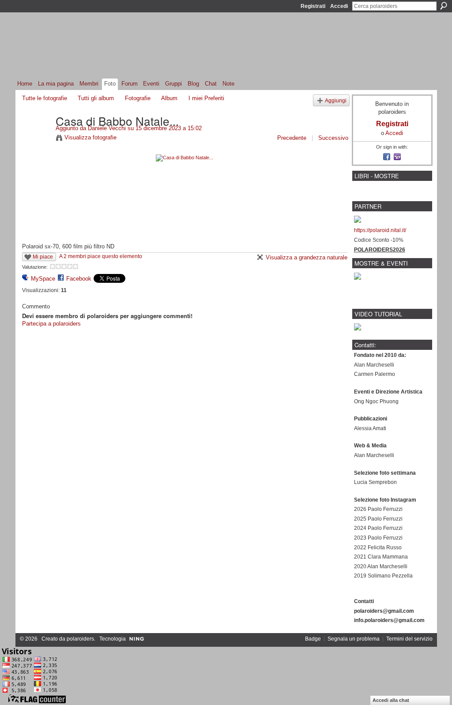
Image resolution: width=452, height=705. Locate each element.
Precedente (291, 138)
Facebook (78, 278)
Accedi (339, 6)
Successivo (333, 138)
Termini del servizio (409, 639)
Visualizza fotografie (90, 137)
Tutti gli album (96, 98)
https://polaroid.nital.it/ (380, 230)
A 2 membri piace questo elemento (100, 256)
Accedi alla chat (391, 700)
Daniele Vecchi (107, 128)
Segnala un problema (354, 639)
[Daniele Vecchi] (36, 139)
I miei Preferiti (206, 98)
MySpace (43, 278)
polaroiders (80, 639)
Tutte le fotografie (44, 98)
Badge (313, 639)
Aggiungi (336, 100)
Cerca (443, 6)
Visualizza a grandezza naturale (306, 257)
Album (169, 98)
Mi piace (43, 257)
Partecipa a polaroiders (51, 323)
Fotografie (138, 98)
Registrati (313, 6)
